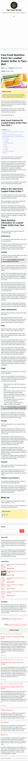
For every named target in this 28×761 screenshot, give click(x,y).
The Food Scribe (7, 758)
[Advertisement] (14, 33)
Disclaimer (25, 758)
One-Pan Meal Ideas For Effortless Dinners (15, 585)
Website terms (19, 758)
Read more (3, 655)
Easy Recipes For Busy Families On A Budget (16, 578)
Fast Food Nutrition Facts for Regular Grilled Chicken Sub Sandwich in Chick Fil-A (16, 625)
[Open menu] (14, 16)
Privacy (14, 758)
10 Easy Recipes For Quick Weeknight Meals (16, 565)
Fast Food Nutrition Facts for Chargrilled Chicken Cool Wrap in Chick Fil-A (12, 619)
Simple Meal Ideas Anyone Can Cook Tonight (16, 572)
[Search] (22, 531)
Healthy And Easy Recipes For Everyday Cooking (17, 592)
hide (8, 129)
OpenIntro (12, 502)
